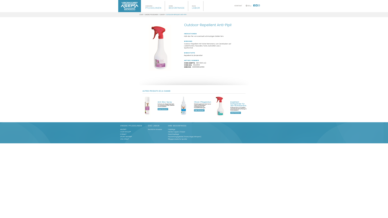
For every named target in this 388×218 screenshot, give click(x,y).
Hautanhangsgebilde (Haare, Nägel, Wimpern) (184, 137)
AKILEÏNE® (123, 129)
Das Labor (154, 126)
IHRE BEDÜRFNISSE (177, 126)
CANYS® (162, 15)
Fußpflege (171, 129)
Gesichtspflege (173, 134)
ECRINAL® (123, 134)
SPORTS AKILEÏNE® (126, 137)
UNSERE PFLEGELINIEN (151, 15)
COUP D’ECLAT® (125, 132)
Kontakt (238, 6)
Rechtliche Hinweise (155, 129)
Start (141, 15)
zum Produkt (163, 109)
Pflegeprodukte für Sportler (177, 139)
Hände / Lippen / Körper (176, 132)
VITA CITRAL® (124, 139)
